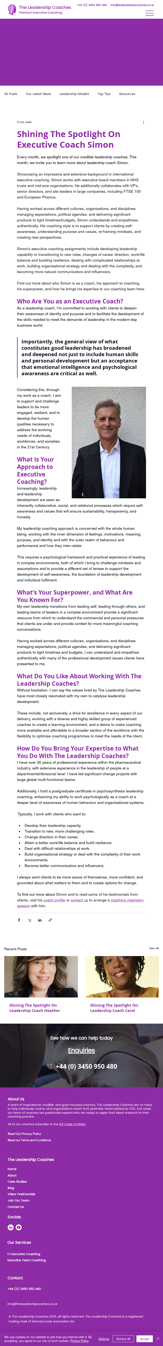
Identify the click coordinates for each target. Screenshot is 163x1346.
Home (12, 1169)
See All (154, 948)
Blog (11, 1188)
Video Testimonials (21, 1194)
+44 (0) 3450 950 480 (92, 5)
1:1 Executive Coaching (23, 1254)
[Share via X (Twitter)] (29, 920)
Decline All (123, 1339)
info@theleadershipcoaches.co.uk (132, 5)
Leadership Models (74, 94)
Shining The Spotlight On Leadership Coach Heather (34, 1008)
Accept (144, 1339)
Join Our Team (18, 1200)
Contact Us (16, 1206)
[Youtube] (19, 1227)
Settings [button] (103, 1339)
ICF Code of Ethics (72, 1124)
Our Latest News (38, 94)
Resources (127, 94)
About (12, 1175)
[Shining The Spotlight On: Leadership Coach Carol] (122, 976)
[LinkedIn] (11, 1227)
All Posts (10, 94)
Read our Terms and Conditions (29, 1140)
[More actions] (143, 122)
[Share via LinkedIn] (40, 920)
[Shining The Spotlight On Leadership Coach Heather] (41, 976)
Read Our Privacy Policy (24, 1134)
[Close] (157, 1339)
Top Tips (104, 94)
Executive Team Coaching (26, 1260)
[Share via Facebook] (19, 920)
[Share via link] (50, 920)
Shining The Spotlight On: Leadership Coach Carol (114, 1008)
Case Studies (17, 1181)
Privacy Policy (79, 1341)
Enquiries (81, 1051)
